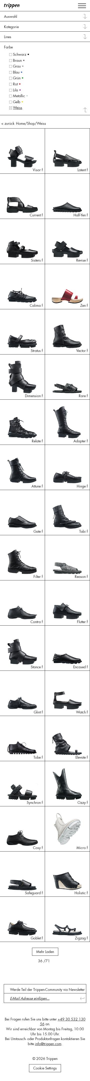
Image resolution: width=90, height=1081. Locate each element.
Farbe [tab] (8, 47)
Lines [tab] (7, 37)
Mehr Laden (45, 951)
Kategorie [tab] (11, 27)
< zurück (7, 123)
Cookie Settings (45, 1068)
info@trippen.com (48, 1044)
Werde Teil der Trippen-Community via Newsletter (47, 989)
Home (20, 123)
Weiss (41, 123)
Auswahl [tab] (10, 16)
